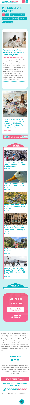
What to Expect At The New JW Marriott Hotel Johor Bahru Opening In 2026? (15, 229)
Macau (15, 18)
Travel (4, 22)
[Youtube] (15, 360)
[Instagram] (18, 360)
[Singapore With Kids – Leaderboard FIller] (16, 137)
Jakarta (22, 15)
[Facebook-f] (12, 360)
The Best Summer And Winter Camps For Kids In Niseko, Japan (15, 164)
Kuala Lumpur (6, 18)
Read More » (7, 168)
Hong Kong (14, 15)
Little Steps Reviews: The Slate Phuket (15, 250)
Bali (7, 15)
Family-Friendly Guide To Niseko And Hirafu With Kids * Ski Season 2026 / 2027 (15, 271)
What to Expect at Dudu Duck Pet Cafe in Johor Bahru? (15, 185)
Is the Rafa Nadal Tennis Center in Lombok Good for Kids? (15, 207)
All (3, 15)
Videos (10, 22)
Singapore (23, 18)
